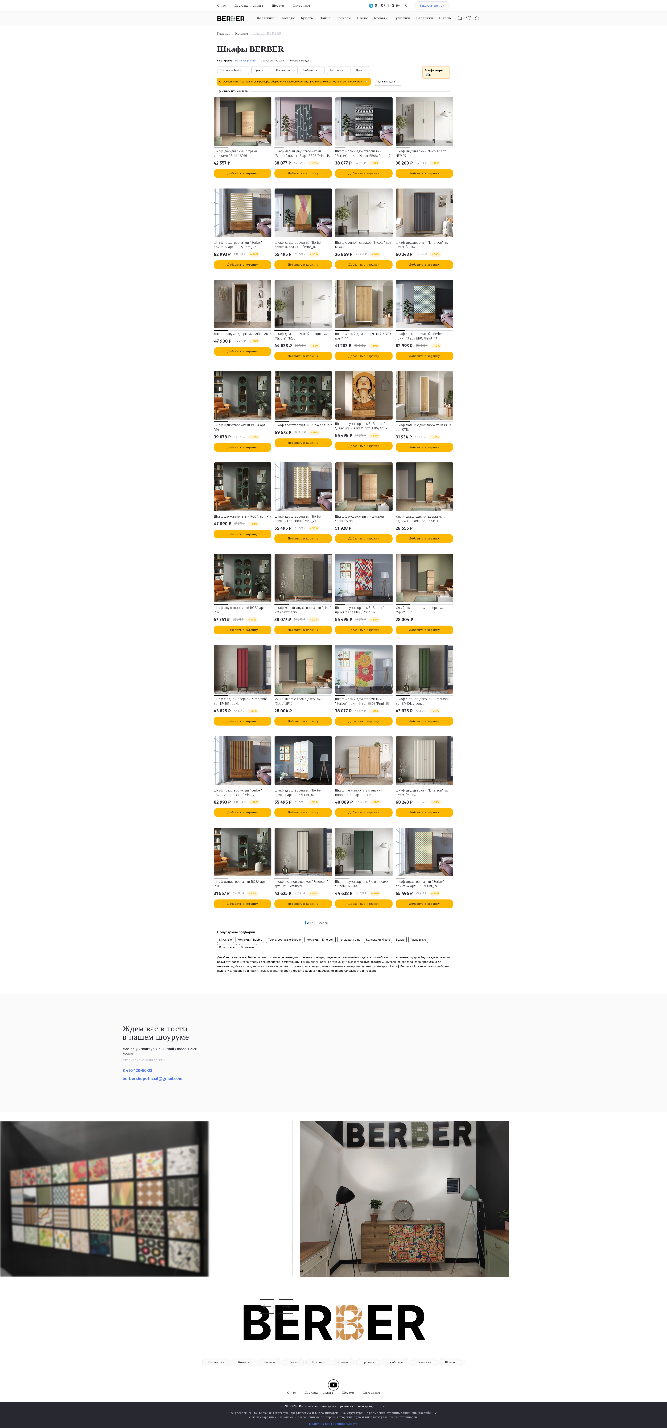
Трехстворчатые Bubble (284, 939)
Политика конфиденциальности (333, 1423)
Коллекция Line (349, 939)
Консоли (343, 18)
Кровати (381, 18)
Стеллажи (424, 18)
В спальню (248, 947)
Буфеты (307, 18)
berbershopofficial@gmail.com (152, 1078)
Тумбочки (402, 18)
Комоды (288, 18)
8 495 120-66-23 (391, 5)
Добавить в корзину (242, 173)
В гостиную (227, 947)
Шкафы (445, 18)
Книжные (225, 939)
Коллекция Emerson (320, 939)
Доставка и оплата (248, 5)
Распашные (418, 939)
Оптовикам (301, 5)
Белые (400, 939)
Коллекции (266, 18)
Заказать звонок (432, 5)
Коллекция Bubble (250, 939)
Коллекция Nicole (378, 939)
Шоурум (278, 5)
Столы (362, 18)
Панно (325, 18)
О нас (221, 5)
